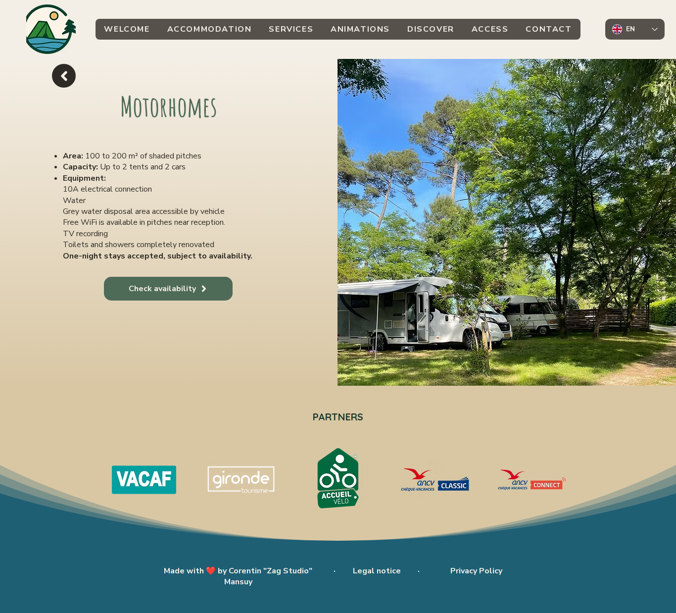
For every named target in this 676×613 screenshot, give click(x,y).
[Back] (64, 76)
